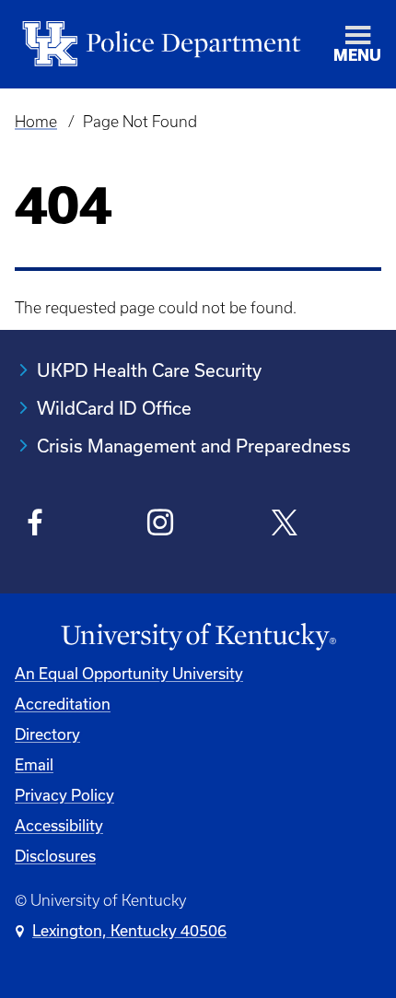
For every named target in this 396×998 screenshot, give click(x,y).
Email (34, 764)
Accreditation (63, 703)
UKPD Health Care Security (149, 370)
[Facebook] (35, 525)
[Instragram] (160, 525)
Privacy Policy (64, 795)
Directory (47, 734)
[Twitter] (285, 525)
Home (36, 121)
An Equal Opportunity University (129, 673)
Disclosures (55, 855)
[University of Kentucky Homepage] (198, 637)
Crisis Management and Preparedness (194, 445)
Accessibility (59, 825)
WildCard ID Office (114, 407)
